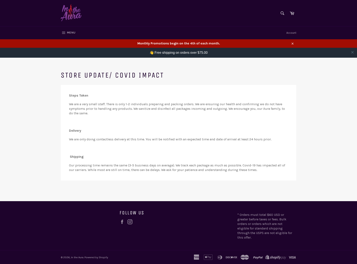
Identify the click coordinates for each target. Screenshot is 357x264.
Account (291, 32)
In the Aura (77, 257)
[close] (352, 52)
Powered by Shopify (96, 257)
